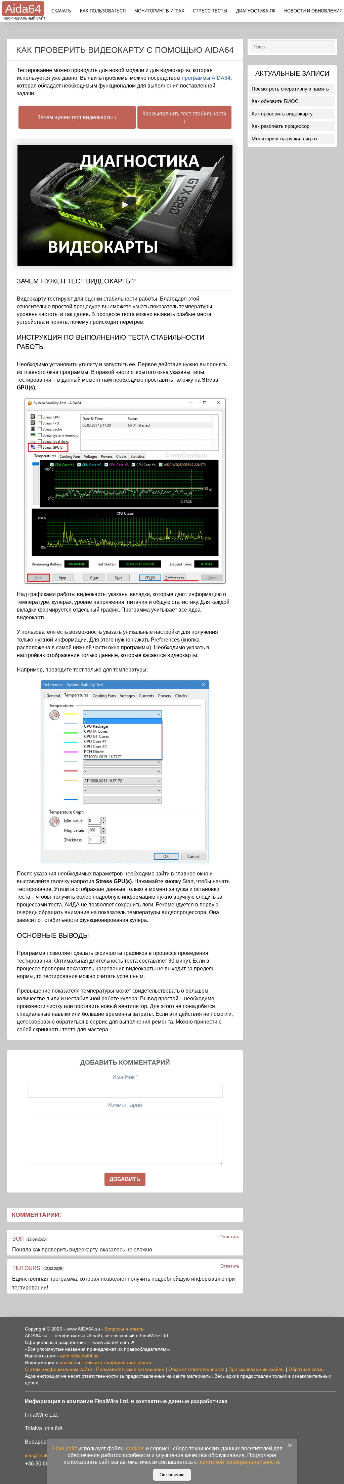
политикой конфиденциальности (238, 1462)
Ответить (229, 1236)
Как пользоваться (103, 10)
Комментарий (125, 1105)
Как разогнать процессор (280, 126)
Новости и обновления (313, 10)
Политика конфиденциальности (116, 1362)
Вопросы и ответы (124, 1329)
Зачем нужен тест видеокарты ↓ (77, 117)
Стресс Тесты (210, 10)
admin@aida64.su (79, 1355)
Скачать (61, 10)
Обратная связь (306, 1369)
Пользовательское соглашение (130, 1369)
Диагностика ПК (255, 10)
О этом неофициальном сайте (58, 1369)
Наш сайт (65, 1448)
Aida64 (23, 8)
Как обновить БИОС (275, 101)
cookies (68, 1362)
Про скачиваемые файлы (256, 1369)
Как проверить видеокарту (282, 113)
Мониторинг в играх (159, 10)
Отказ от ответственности (196, 1369)
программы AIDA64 (206, 78)
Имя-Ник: (125, 1077)
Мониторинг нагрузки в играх (285, 138)
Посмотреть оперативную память (290, 89)
